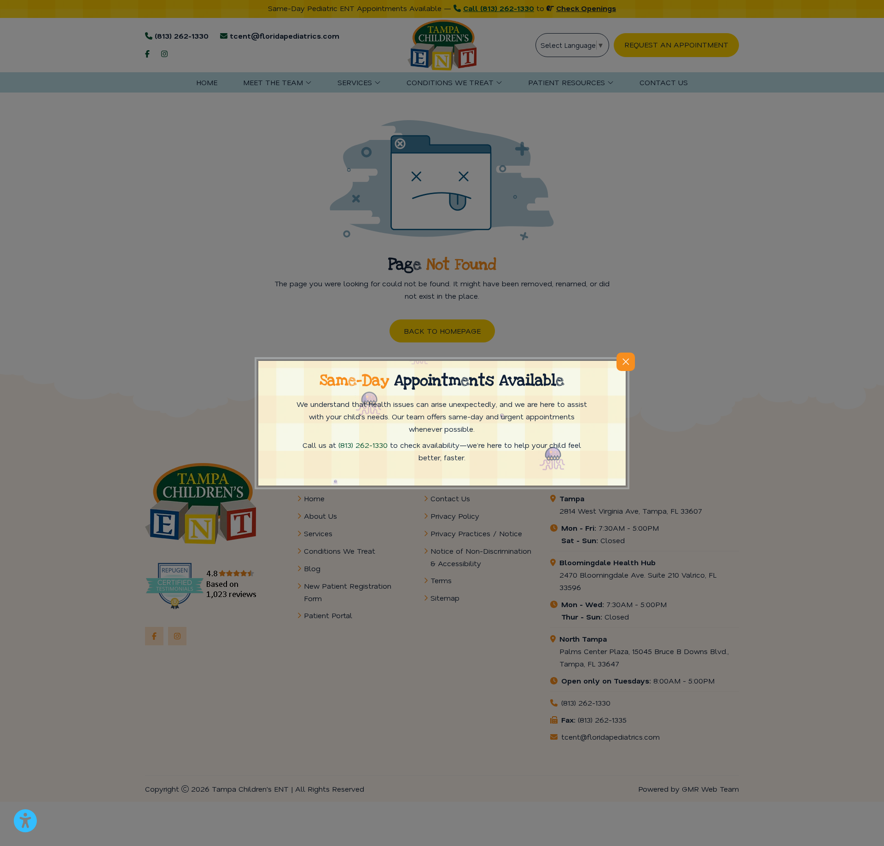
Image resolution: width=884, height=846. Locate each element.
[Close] (625, 362)
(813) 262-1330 (363, 445)
